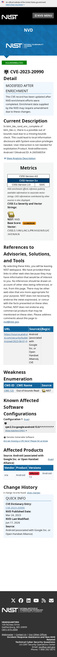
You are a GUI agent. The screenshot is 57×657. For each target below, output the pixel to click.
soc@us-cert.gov (47, 646)
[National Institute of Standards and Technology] (23, 611)
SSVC (42, 184)
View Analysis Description (21, 158)
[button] (43, 15)
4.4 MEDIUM (29, 223)
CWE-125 (9, 390)
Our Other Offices (38, 634)
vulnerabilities (14, 62)
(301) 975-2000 (10, 629)
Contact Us (21, 634)
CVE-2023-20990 (15, 507)
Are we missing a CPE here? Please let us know (26, 441)
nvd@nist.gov (11, 321)
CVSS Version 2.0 (21, 184)
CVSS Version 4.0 (28, 176)
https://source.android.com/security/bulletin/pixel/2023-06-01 (16, 338)
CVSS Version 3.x (28, 180)
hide (27, 419)
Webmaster (7, 634)
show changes (33, 492)
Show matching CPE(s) (15, 430)
